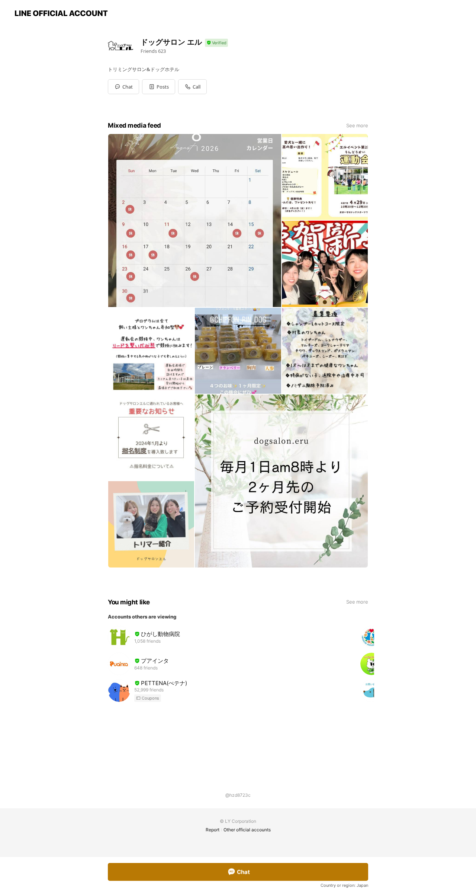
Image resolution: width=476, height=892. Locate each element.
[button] (158, 86)
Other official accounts (247, 829)
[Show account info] (216, 43)
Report (212, 829)
